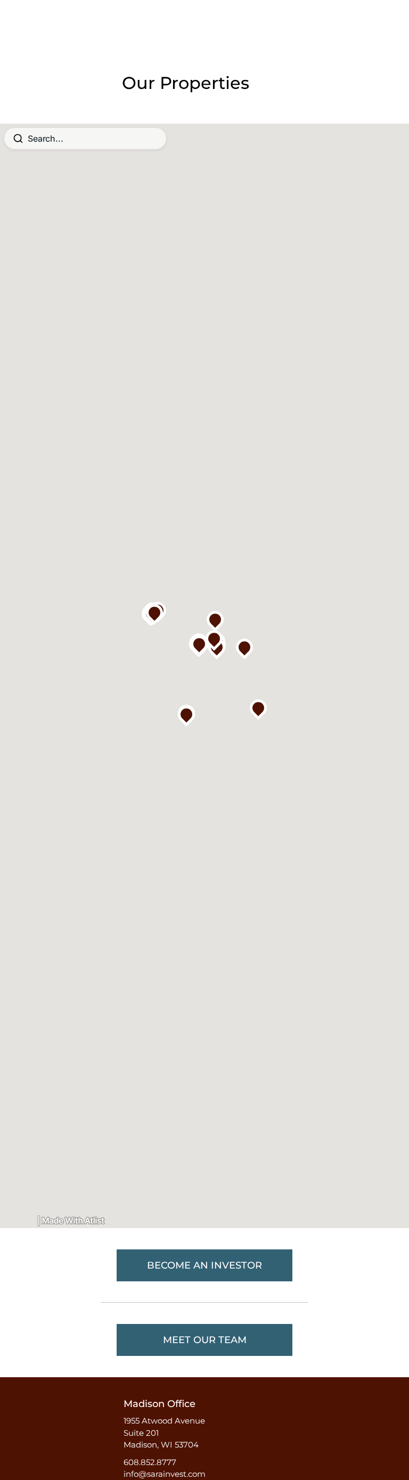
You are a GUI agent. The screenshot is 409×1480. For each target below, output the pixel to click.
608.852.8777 (150, 1462)
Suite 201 (141, 1433)
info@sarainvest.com (165, 1474)
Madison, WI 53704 (161, 1445)
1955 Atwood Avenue (164, 1421)
